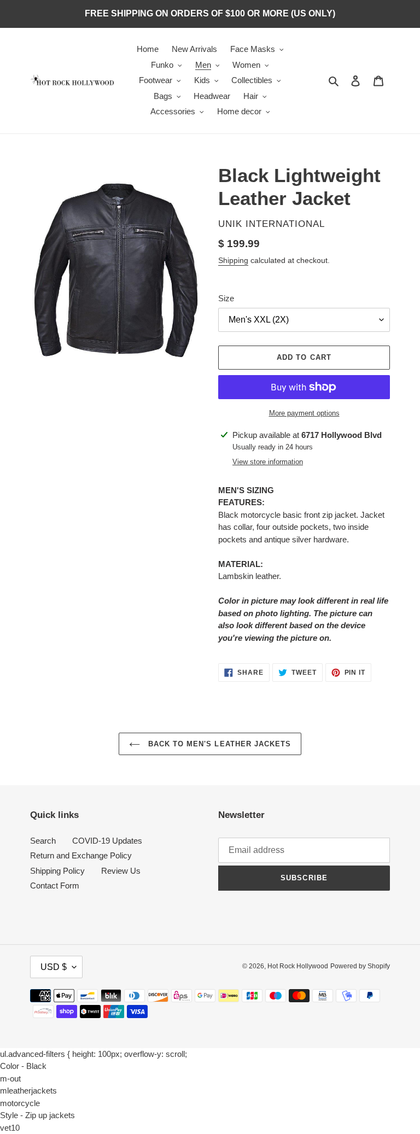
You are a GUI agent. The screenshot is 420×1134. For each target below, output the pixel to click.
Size (226, 298)
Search (43, 840)
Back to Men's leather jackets (218, 744)
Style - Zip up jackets (37, 1115)
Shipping (233, 260)
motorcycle (20, 1103)
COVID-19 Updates (107, 840)
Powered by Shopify (360, 966)
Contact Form (54, 885)
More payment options (304, 413)
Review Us (121, 870)
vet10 (10, 1127)
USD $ (53, 967)
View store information (267, 462)
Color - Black (23, 1066)
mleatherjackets (28, 1090)
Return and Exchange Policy (81, 855)
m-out (10, 1078)
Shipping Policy (57, 870)
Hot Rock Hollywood (297, 966)
